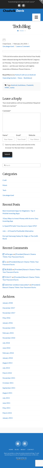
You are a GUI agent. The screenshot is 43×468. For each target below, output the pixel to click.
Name (5, 135)
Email (18, 135)
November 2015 (9, 328)
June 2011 (6, 403)
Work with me (21, 459)
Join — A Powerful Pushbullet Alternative (18, 231)
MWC (7, 87)
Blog (17, 449)
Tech (4, 190)
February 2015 (8, 333)
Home (11, 449)
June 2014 (6, 348)
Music (5, 185)
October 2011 (8, 383)
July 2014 (6, 343)
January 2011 (8, 418)
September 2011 (9, 388)
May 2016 (6, 318)
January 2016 (8, 323)
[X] (19, 5)
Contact (30, 449)
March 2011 (7, 413)
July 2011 (6, 398)
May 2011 (6, 408)
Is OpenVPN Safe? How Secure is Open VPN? (20, 226)
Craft (5, 180)
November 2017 (9, 313)
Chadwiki (29, 85)
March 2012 (7, 373)
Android (14, 85)
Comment (7, 111)
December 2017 (9, 308)
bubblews (22, 85)
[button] (36, 17)
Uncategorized (8, 46)
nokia (12, 87)
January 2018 (8, 303)
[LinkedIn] (23, 5)
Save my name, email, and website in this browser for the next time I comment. (20, 146)
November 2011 (9, 378)
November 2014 (9, 338)
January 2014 (8, 358)
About (23, 449)
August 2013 (7, 363)
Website (32, 135)
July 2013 (6, 368)
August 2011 (7, 393)
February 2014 (8, 353)
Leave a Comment (23, 46)
